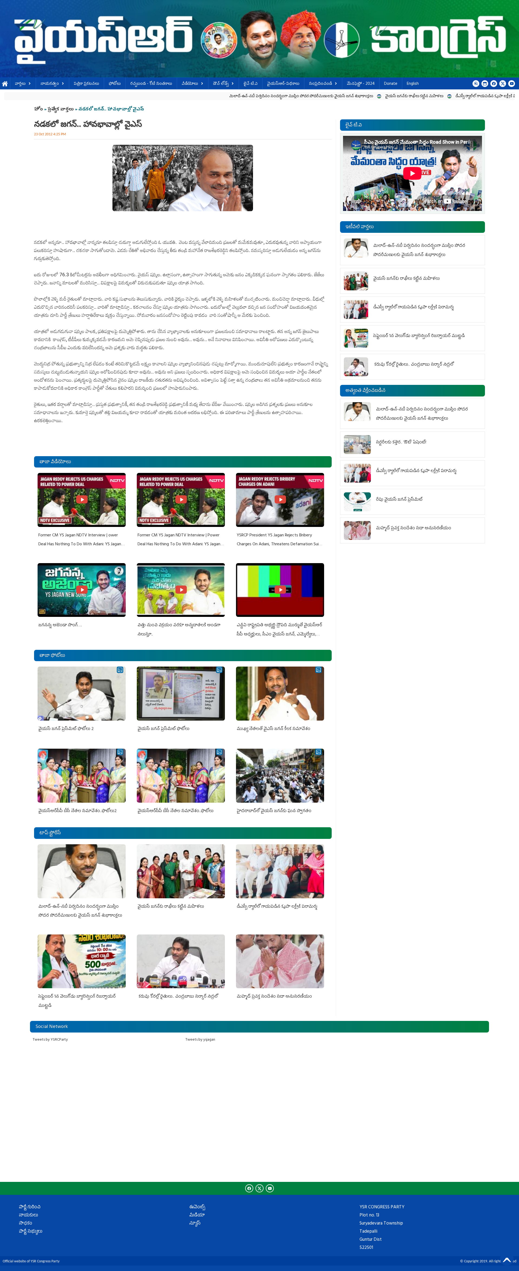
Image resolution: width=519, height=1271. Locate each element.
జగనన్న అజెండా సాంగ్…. (60, 625)
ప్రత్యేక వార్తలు (61, 110)
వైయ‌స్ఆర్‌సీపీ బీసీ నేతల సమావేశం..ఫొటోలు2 (77, 811)
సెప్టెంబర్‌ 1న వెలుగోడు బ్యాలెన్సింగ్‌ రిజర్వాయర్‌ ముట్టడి (419, 336)
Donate (390, 84)
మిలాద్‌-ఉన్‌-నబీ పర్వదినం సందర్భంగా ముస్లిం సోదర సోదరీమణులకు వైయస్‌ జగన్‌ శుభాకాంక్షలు (216, 96)
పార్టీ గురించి (30, 1207)
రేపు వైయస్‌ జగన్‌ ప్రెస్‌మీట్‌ (399, 500)
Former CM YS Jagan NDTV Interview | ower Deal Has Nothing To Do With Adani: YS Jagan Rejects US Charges (79, 545)
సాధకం (25, 1223)
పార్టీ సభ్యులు (30, 1232)
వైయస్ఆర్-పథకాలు (283, 84)
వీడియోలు (190, 84)
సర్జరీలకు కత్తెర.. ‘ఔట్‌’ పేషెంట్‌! (401, 443)
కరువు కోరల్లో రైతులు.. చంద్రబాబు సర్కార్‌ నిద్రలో (178, 997)
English (413, 84)
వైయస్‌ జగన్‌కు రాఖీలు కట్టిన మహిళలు (329, 96)
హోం (38, 110)
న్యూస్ (195, 1223)
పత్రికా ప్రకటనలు (86, 84)
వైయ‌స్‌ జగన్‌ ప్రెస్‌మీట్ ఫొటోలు (163, 729)
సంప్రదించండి (320, 84)
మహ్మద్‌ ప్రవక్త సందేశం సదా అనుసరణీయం (274, 997)
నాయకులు (28, 1215)
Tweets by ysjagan (200, 1040)
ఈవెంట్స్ (197, 1207)
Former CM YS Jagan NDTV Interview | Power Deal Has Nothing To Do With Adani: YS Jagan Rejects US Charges (179, 545)
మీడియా (197, 1215)
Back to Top (507, 1259)
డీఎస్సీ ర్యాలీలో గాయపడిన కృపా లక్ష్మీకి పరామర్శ (405, 96)
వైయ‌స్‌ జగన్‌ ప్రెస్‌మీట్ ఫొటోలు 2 (66, 729)
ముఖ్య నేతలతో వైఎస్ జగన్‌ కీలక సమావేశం (273, 729)
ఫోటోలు (115, 84)
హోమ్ (5, 84)
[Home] (259, 39)
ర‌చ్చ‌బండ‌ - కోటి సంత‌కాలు (151, 84)
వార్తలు (20, 84)
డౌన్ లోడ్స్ (221, 84)
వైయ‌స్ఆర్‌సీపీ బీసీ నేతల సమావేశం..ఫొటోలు (176, 811)
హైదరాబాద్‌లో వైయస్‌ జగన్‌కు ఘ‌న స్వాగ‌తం (274, 811)
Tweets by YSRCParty (50, 1040)
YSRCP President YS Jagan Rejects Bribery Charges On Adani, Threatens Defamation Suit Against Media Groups (279, 545)
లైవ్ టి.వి (251, 84)
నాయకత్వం (50, 84)
